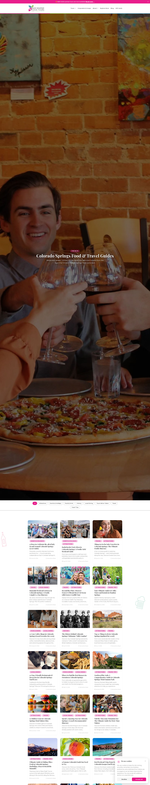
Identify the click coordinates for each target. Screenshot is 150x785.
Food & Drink (69, 503)
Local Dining (89, 503)
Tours (72, 8)
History (79, 503)
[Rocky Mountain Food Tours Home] (38, 8)
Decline (124, 779)
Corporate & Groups (84, 8)
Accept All (139, 779)
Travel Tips (75, 507)
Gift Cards (119, 8)
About (95, 8)
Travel (114, 503)
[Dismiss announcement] (148, 2)
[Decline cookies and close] (145, 761)
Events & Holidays (55, 503)
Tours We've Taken (103, 503)
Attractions (42, 503)
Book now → (90, 2)
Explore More (104, 8)
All (35, 503)
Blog (112, 8)
